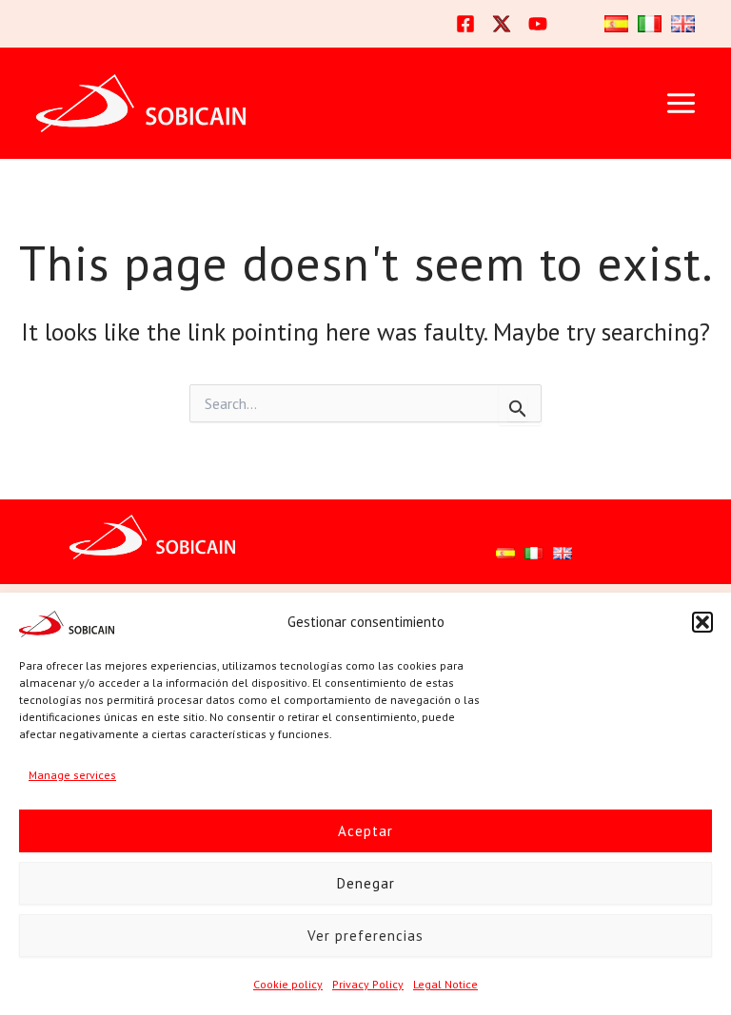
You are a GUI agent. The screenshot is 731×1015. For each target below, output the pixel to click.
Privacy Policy (368, 984)
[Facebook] (465, 23)
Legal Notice (445, 984)
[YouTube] (537, 23)
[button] (702, 622)
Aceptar (365, 831)
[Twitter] (501, 23)
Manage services (72, 775)
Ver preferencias (365, 936)
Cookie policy (288, 984)
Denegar (366, 883)
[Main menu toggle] (680, 103)
